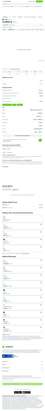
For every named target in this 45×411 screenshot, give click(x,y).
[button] (40, 113)
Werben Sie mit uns (6, 140)
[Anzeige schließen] (40, 216)
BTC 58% (36, 6)
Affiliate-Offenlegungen (6, 187)
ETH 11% (40, 6)
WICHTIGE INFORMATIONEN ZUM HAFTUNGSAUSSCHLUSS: (14, 395)
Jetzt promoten (25, 253)
